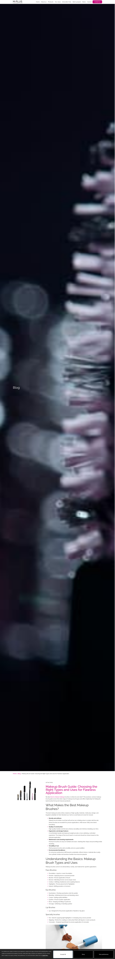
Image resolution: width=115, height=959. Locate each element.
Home (38, 2)
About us (43, 2)
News (84, 2)
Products (50, 2)
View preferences (103, 954)
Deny (83, 954)
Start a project (77, 2)
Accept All (63, 954)
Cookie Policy (45, 955)
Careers (89, 2)
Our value (58, 2)
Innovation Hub (66, 2)
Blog (19, 773)
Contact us (97, 2)
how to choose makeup (57, 797)
